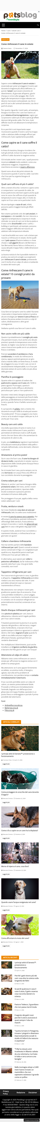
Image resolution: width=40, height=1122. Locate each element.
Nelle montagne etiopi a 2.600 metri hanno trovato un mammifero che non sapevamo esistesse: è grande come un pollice (27, 1072)
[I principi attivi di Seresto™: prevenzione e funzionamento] (20, 738)
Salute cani (5, 39)
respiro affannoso (27, 167)
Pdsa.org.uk (9, 710)
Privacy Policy (6, 1092)
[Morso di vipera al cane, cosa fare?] (20, 852)
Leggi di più (6, 764)
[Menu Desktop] (3, 25)
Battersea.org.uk (11, 708)
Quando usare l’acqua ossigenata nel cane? (18, 902)
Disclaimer (32, 1092)
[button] (38, 25)
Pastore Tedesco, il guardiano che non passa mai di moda (27, 1005)
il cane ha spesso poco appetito (21, 516)
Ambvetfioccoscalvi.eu (14, 705)
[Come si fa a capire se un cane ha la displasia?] (20, 817)
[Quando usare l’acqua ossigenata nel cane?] (20, 888)
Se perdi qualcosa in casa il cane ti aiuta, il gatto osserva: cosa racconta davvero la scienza (26, 993)
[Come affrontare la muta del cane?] (20, 924)
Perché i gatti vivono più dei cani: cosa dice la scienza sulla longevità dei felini (27, 978)
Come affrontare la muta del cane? (15, 938)
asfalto (17, 409)
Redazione (21, 1092)
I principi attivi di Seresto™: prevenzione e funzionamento (25, 965)
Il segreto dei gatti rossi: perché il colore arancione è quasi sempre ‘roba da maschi (26, 1019)
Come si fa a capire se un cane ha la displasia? (19, 830)
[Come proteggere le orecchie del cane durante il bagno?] (20, 778)
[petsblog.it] (20, 16)
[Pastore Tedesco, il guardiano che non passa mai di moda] (6, 1006)
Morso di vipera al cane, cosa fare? (15, 866)
